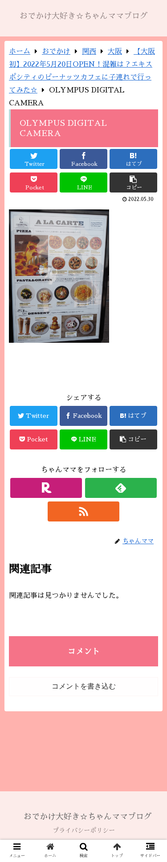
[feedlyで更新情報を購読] (121, 488)
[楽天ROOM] (46, 488)
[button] (149, 754)
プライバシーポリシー (84, 830)
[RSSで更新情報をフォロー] (83, 511)
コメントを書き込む (84, 686)
